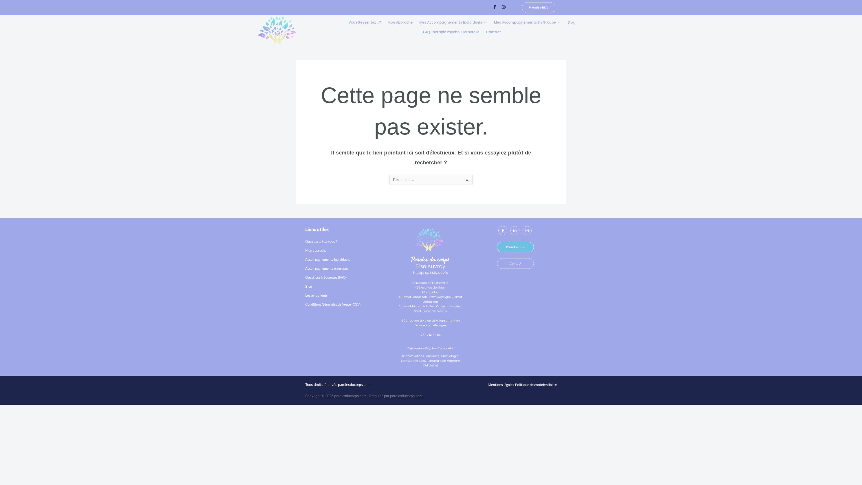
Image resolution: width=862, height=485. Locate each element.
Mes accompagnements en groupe (525, 22)
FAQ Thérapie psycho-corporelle (451, 32)
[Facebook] (494, 7)
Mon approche (400, 22)
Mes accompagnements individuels (450, 22)
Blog (571, 22)
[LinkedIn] (514, 230)
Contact (493, 32)
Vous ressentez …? (365, 22)
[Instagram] (503, 7)
